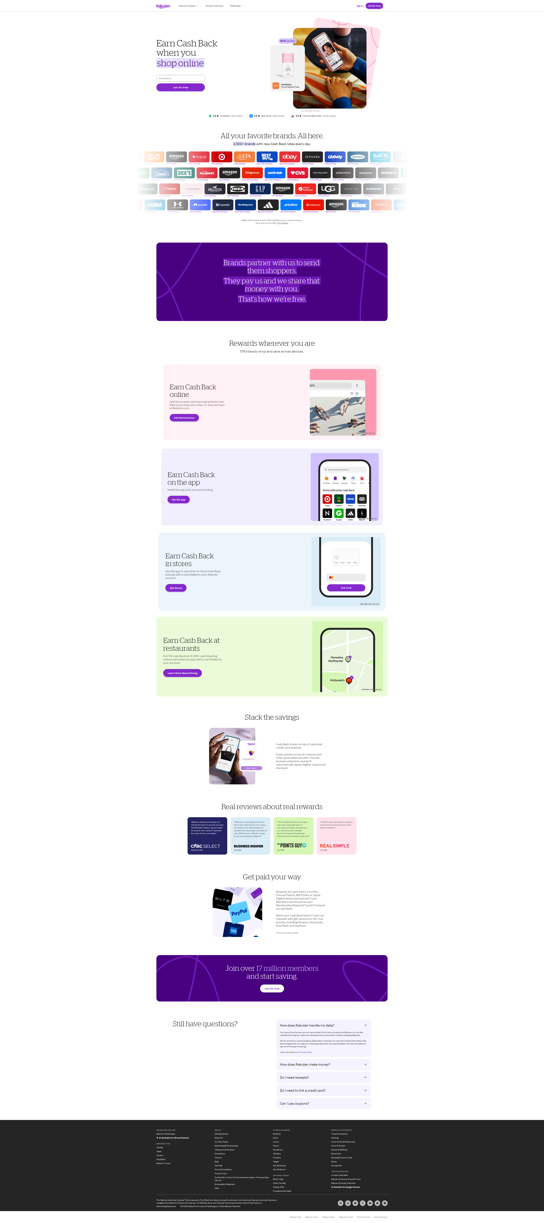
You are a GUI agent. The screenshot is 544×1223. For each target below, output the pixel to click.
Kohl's (275, 1138)
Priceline (277, 1157)
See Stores (176, 587)
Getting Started (221, 1134)
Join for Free (374, 5)
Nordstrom (278, 1149)
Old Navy (277, 1153)
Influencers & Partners (225, 1149)
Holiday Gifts (278, 1187)
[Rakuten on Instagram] (340, 1203)
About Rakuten (381, 1217)
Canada (159, 1147)
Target (276, 1161)
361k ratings (278, 115)
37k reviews (237, 115)
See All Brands (279, 1165)
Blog (216, 1161)
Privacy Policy (306, 1052)
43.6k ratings (329, 115)
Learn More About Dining (182, 673)
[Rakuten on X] (363, 1203)
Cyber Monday (279, 1183)
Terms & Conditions (223, 1169)
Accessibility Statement (225, 1184)
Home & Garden (338, 1145)
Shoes (334, 1161)
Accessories (336, 1165)
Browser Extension (214, 6)
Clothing (334, 1138)
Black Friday (278, 1179)
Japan (159, 1151)
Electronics (336, 1153)
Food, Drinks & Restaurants (343, 1141)
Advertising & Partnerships (226, 1145)
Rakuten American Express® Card (345, 1179)
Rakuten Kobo (328, 1217)
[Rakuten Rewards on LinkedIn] (385, 1203)
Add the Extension (184, 417)
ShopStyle (160, 1159)
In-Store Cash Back (339, 1175)
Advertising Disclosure (166, 1206)
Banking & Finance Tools (341, 1157)
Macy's (276, 1145)
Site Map (218, 1165)
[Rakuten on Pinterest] (377, 1203)
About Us (219, 1138)
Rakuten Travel (346, 1217)
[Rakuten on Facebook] (355, 1203)
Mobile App (235, 6)
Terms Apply (282, 223)
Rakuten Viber (311, 1217)
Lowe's (276, 1141)
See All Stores (279, 1169)
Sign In (360, 5)
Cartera (159, 1155)
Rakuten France (163, 1163)
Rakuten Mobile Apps (165, 1134)
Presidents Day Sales (282, 1191)
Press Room (220, 1153)
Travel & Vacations (339, 1134)
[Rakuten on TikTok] (348, 1203)
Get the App (178, 499)
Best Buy (277, 1134)
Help (217, 1188)
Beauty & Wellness (339, 1149)
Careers (218, 1157)
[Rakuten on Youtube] (370, 1203)
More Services (363, 1217)
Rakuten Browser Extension (343, 1183)
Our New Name (221, 1141)
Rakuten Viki (295, 1217)
